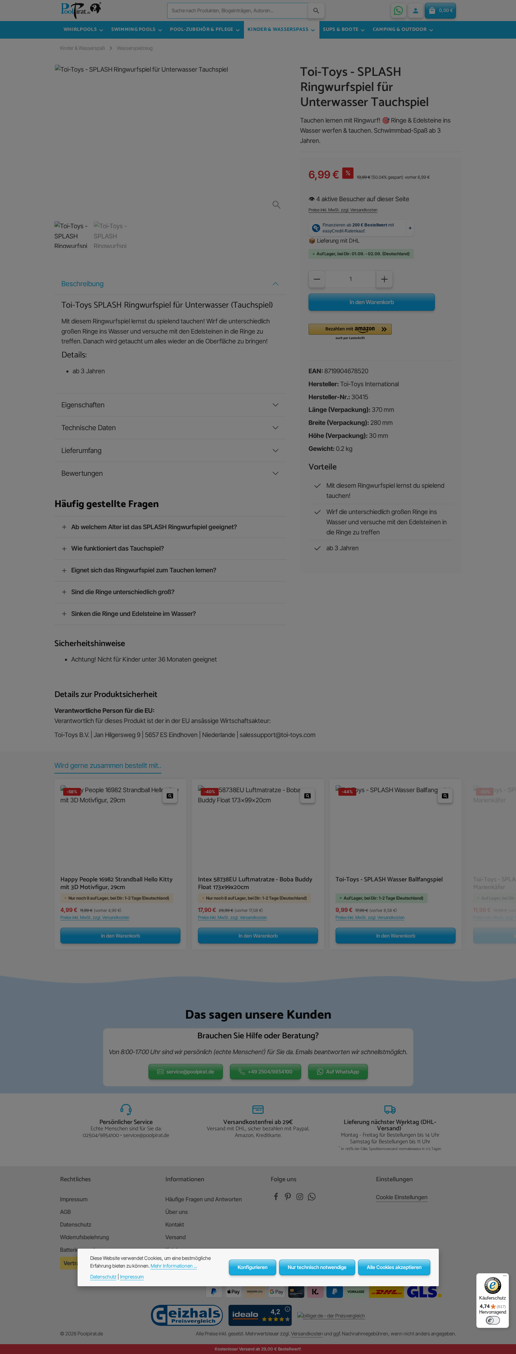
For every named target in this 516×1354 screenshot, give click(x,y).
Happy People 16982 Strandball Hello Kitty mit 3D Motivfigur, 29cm (116, 884)
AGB (65, 1211)
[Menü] (505, 1277)
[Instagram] (300, 1198)
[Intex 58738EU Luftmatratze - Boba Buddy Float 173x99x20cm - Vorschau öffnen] (307, 795)
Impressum (73, 1199)
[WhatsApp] (398, 10)
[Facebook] (276, 1198)
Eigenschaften (83, 405)
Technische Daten (88, 427)
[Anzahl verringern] (317, 279)
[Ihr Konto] (415, 10)
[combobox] (237, 10)
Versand (175, 1237)
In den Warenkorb (372, 302)
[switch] (493, 1320)
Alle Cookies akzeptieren (394, 1267)
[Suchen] (316, 10)
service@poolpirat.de (190, 1071)
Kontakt (174, 1224)
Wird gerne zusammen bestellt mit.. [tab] (107, 765)
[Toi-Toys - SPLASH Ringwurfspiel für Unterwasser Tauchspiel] (170, 140)
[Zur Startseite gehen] (81, 10)
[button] (350, 332)
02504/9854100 (101, 1135)
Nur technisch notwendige (317, 1267)
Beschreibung (82, 284)
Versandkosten (307, 1333)
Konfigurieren (252, 1267)
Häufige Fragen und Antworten (203, 1199)
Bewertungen (82, 473)
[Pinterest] (288, 1198)
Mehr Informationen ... (174, 1266)
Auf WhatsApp (342, 1071)
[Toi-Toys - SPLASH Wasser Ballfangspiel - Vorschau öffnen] (445, 795)
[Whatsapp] (312, 1198)
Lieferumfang (81, 450)
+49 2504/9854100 (270, 1071)
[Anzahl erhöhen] (384, 279)
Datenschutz (75, 1224)
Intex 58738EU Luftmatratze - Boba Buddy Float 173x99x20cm (255, 884)
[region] (170, 156)
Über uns (176, 1211)
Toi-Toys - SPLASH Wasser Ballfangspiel (389, 880)
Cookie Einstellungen (402, 1197)
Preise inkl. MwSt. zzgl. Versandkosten (343, 209)
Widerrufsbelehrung (84, 1237)
